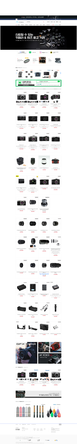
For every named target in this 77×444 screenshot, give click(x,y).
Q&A (16, 19)
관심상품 (60, 19)
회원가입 (49, 19)
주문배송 (58, 19)
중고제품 (53, 24)
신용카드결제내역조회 (25, 19)
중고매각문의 (56, 24)
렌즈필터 (37, 24)
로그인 (47, 19)
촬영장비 (44, 24)
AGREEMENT (28, 424)
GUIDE (20, 424)
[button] (76, 38)
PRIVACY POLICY (24, 424)
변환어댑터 (30, 24)
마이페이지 (52, 19)
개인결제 (60, 24)
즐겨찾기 (18, 19)
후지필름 (18, 24)
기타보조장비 (48, 24)
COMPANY (17, 424)
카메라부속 (26, 24)
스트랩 (34, 24)
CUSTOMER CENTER (33, 424)
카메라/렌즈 (22, 24)
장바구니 (55, 19)
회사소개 (21, 19)
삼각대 (40, 24)
